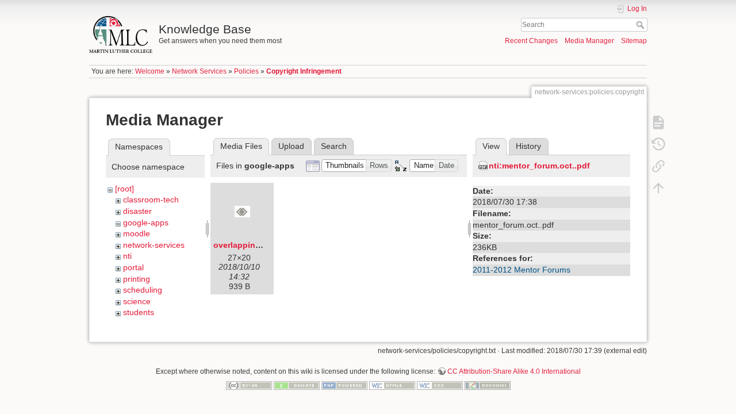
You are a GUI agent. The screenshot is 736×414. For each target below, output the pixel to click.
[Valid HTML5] (392, 385)
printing (136, 278)
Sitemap (634, 41)
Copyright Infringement (304, 71)
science (137, 301)
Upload (291, 146)
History (528, 146)
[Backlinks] (658, 166)
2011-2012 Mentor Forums (521, 269)
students (138, 312)
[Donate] (297, 385)
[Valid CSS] (440, 385)
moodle (136, 233)
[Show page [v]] (658, 122)
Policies (246, 71)
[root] (124, 188)
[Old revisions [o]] (658, 144)
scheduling (142, 289)
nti (127, 255)
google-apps (145, 222)
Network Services (199, 71)
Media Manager (589, 41)
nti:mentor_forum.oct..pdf (539, 165)
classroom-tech (151, 199)
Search (641, 25)
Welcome (149, 71)
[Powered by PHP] (344, 385)
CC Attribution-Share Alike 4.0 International (514, 371)
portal (133, 267)
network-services (154, 245)
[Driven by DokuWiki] (488, 385)
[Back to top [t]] (658, 187)
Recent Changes (531, 41)
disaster (137, 211)
